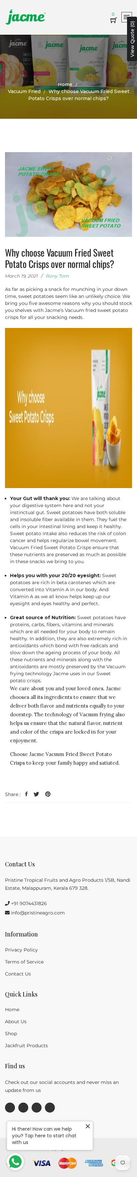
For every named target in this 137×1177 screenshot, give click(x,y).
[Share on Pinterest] (48, 794)
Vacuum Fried (24, 91)
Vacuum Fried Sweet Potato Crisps (50, 547)
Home (65, 84)
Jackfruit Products (26, 1046)
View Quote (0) (132, 39)
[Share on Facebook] (26, 794)
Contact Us (18, 974)
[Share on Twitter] (36, 794)
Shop (11, 1034)
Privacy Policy (21, 950)
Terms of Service (24, 962)
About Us (16, 1022)
